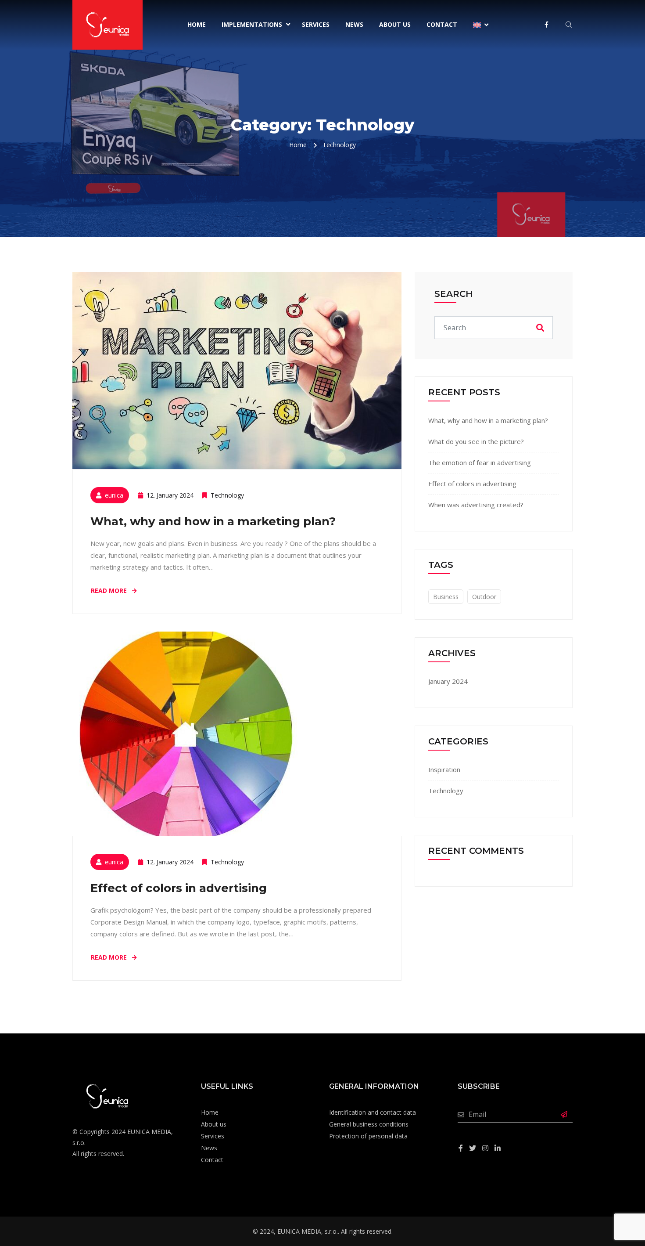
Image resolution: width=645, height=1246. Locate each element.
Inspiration (444, 769)
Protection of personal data (368, 1136)
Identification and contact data (372, 1112)
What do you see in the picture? (476, 441)
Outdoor (484, 596)
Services (316, 24)
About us (395, 24)
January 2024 (448, 681)
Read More (110, 590)
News (354, 24)
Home (196, 24)
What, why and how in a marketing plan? (213, 521)
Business (446, 596)
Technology (227, 495)
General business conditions (368, 1124)
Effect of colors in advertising (178, 888)
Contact (441, 24)
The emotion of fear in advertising (479, 462)
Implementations (252, 24)
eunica (114, 495)
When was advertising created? (475, 504)
